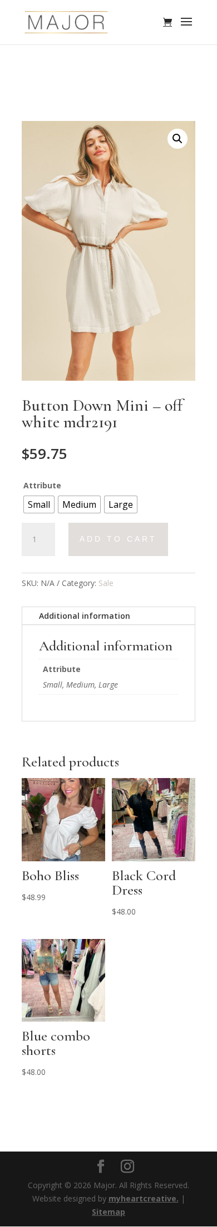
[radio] (39, 504)
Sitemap (108, 1211)
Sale (106, 583)
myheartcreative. (143, 1198)
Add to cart (118, 538)
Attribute (42, 485)
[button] (177, 139)
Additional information (84, 615)
